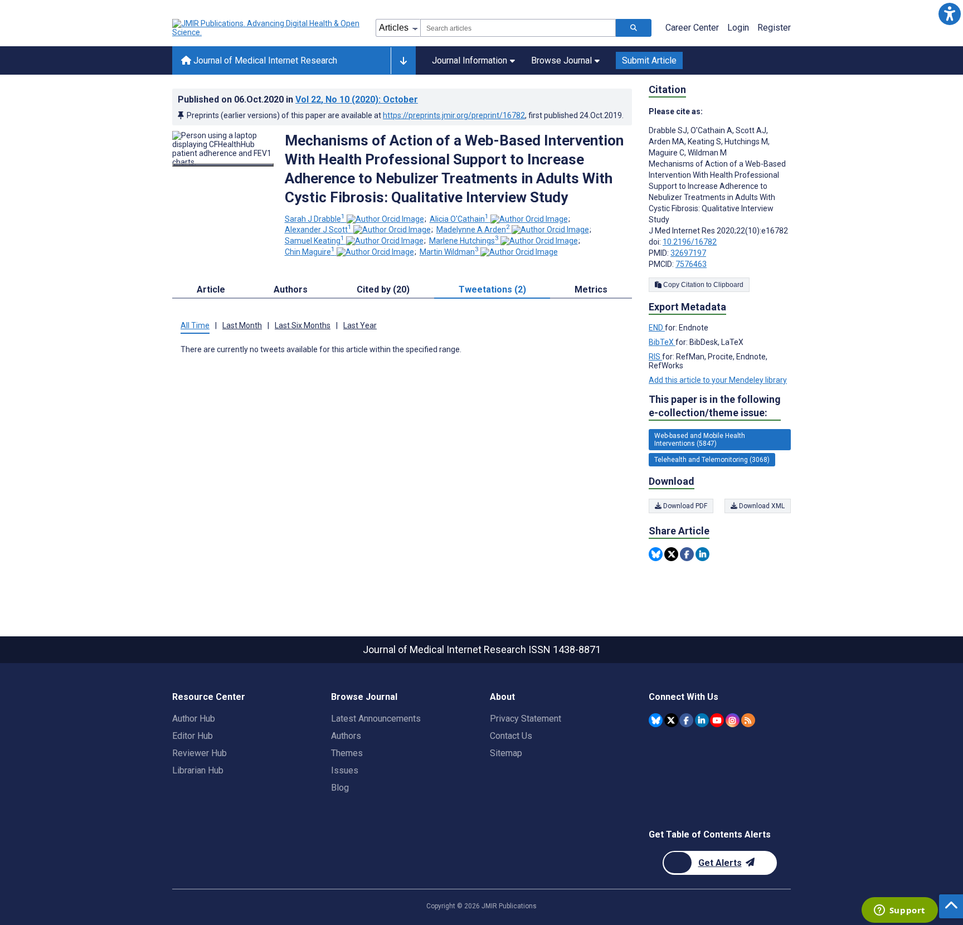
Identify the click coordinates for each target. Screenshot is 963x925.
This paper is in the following (715, 405)
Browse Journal (561, 60)
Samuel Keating (314, 240)
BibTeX (662, 342)
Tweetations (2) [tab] (492, 289)
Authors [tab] (291, 289)
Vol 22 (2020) (356, 99)
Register (774, 27)
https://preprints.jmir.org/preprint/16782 (454, 115)
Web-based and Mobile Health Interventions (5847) (699, 439)
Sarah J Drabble (315, 219)
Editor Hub (192, 736)
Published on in (298, 99)
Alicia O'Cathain (459, 219)
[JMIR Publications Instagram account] (733, 720)
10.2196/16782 (690, 241)
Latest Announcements (376, 718)
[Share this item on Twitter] (671, 554)
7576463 (691, 264)
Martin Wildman (449, 251)
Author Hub (193, 718)
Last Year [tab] (360, 325)
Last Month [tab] (242, 325)
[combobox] (518, 28)
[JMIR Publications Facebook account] (686, 720)
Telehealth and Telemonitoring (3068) (712, 460)
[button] (949, 13)
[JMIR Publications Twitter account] (671, 720)
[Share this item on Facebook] (687, 554)
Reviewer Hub (199, 753)
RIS (655, 356)
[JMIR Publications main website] (267, 28)
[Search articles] (633, 28)
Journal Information (469, 60)
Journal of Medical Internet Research (264, 60)
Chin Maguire (310, 251)
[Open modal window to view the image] (223, 165)
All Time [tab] (195, 325)
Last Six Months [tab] (302, 325)
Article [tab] (211, 289)
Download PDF (684, 506)
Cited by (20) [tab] (383, 289)
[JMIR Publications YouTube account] (717, 720)
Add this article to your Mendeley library (718, 380)
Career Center (692, 27)
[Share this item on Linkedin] (702, 554)
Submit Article (649, 60)
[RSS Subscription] (748, 720)
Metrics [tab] (591, 289)
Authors (346, 736)
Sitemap (506, 753)
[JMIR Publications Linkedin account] (702, 720)
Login (738, 27)
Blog (340, 787)
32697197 (688, 253)
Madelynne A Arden (473, 229)
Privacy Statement (525, 718)
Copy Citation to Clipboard (702, 285)
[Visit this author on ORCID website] (385, 219)
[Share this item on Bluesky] (656, 554)
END (657, 327)
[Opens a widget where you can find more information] (899, 911)
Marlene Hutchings (464, 240)
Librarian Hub (197, 770)
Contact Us (511, 736)
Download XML (761, 506)
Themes (347, 753)
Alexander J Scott (318, 229)
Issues (344, 770)
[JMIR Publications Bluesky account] (656, 720)
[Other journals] (403, 60)
